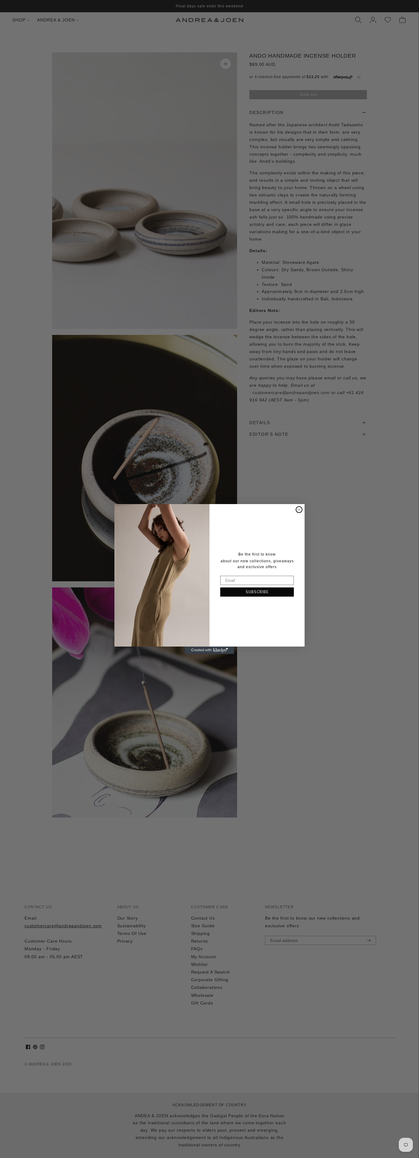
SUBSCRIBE (257, 592)
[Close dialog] (299, 510)
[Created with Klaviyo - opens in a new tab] (209, 650)
